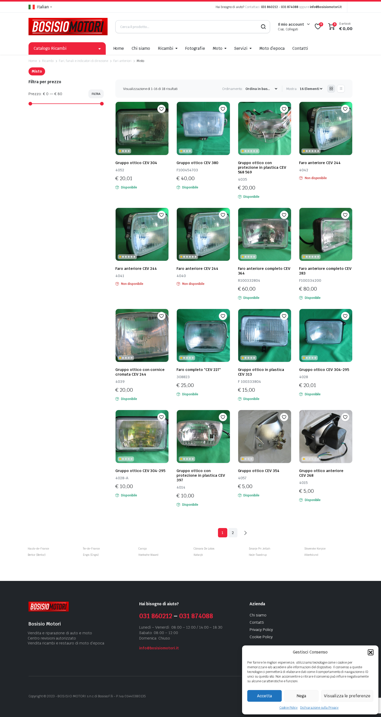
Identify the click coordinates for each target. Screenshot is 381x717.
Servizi (241, 48)
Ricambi (165, 48)
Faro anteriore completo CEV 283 (325, 271)
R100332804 (249, 280)
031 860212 (269, 7)
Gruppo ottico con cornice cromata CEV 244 (140, 372)
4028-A (121, 478)
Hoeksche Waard (148, 555)
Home (119, 48)
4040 (181, 275)
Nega (301, 695)
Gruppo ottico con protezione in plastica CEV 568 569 (262, 167)
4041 (119, 275)
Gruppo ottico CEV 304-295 (324, 369)
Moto (217, 48)
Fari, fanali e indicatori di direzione (83, 61)
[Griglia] (331, 89)
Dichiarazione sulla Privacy (319, 708)
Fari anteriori (122, 61)
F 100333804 (249, 381)
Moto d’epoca (272, 48)
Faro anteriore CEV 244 (321, 162)
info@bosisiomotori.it (326, 7)
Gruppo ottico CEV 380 (197, 162)
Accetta (264, 695)
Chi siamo (141, 48)
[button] (370, 652)
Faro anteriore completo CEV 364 (264, 271)
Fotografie (195, 48)
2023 (51, 696)
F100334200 (310, 280)
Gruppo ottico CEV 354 (259, 470)
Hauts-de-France (38, 548)
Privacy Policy (261, 629)
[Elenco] (341, 89)
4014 (181, 487)
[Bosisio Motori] (68, 26)
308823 (183, 377)
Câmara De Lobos (204, 548)
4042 (303, 170)
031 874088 (289, 7)
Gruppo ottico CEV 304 (136, 162)
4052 (119, 170)
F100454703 (187, 170)
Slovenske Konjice (315, 548)
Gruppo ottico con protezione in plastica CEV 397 (201, 475)
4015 (303, 482)
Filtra (96, 94)
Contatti (300, 48)
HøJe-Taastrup (258, 555)
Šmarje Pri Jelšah (259, 548)
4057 (242, 478)
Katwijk (198, 555)
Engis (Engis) (91, 555)
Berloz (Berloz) (37, 555)
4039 (120, 381)
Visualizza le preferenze (347, 695)
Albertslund (311, 555)
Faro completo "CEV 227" (199, 369)
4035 (242, 179)
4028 (303, 377)
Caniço (142, 548)
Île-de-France (91, 548)
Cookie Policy (288, 708)
